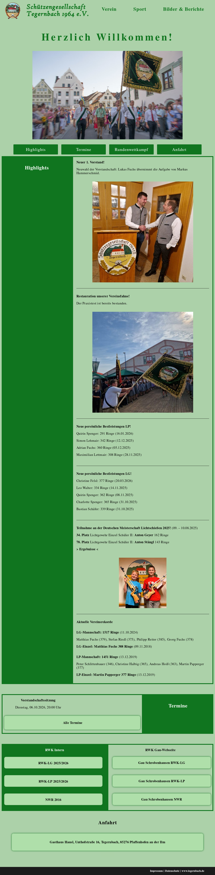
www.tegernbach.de (193, 871)
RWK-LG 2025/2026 (53, 763)
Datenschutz (172, 871)
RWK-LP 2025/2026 (53, 781)
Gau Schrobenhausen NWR (161, 799)
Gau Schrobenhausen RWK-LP (162, 781)
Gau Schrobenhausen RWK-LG (161, 762)
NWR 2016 (53, 799)
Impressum (156, 871)
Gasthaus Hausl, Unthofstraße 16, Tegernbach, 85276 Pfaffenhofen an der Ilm (107, 842)
